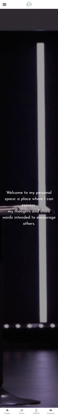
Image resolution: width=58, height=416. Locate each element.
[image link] (29, 4)
